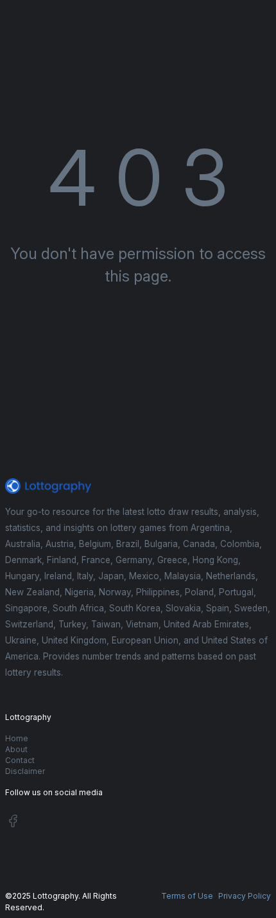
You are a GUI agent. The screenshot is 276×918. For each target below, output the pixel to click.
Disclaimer (25, 771)
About (16, 749)
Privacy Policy (244, 896)
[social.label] (13, 823)
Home (16, 738)
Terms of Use (187, 896)
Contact (20, 760)
